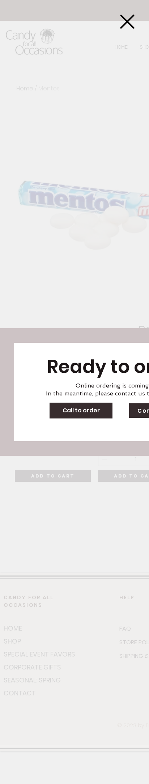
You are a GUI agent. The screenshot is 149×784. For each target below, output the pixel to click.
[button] (127, 21)
